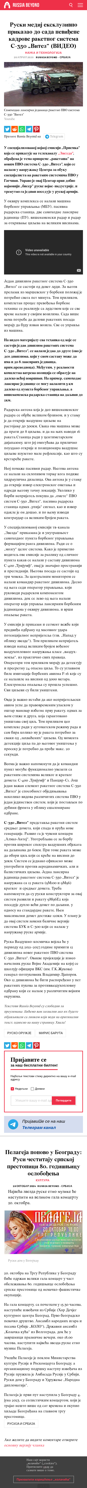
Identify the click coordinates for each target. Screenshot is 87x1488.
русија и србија (21, 1424)
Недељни (21, 1088)
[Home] (7, 5)
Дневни (40, 1088)
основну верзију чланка (24, 1445)
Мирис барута (51, 1033)
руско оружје (19, 1033)
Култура (43, 1180)
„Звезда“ (65, 153)
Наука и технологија (43, 53)
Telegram (56, 136)
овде (46, 1466)
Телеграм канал (39, 1127)
